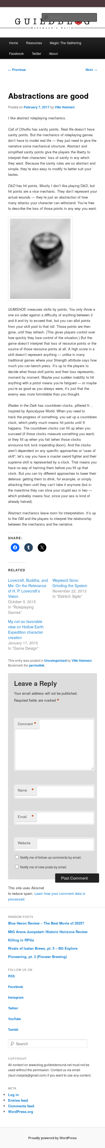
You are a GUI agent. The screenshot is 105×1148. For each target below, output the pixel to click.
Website (24, 842)
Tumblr (13, 1029)
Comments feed (21, 1105)
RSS (11, 976)
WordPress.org (20, 1111)
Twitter (36, 53)
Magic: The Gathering (65, 42)
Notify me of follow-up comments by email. (51, 857)
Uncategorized (55, 660)
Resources (34, 42)
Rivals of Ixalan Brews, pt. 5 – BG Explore (43, 948)
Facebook (16, 53)
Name (26, 790)
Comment (27, 724)
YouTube (14, 1018)
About (53, 53)
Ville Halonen (65, 107)
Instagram (16, 997)
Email (26, 816)
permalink (36, 665)
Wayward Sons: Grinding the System (69, 582)
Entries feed (18, 1100)
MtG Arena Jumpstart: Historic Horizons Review (48, 931)
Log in (13, 1094)
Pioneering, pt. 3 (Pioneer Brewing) (37, 956)
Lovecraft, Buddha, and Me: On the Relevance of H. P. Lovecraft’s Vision (28, 588)
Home (13, 42)
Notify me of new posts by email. (43, 867)
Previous (17, 69)
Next (91, 69)
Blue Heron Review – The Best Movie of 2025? (46, 923)
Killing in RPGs (21, 939)
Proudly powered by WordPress (52, 1137)
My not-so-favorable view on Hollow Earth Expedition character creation (26, 629)
